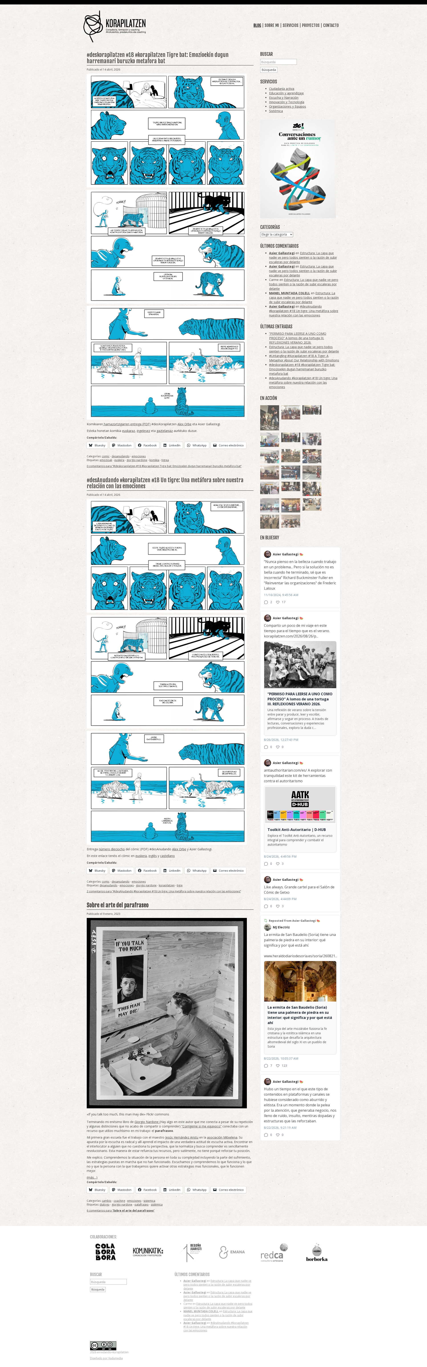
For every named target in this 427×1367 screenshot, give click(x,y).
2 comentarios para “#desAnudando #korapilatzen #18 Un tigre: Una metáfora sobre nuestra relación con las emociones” (164, 891)
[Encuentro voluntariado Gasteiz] (269, 440)
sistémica (157, 1204)
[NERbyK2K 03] (311, 456)
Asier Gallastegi (282, 253)
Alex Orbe (184, 424)
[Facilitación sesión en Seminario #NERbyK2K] (290, 486)
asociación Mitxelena (222, 1137)
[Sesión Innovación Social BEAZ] (311, 439)
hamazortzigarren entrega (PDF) (127, 424)
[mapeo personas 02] (311, 410)
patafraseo (142, 1204)
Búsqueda (269, 70)
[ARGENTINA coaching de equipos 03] (311, 504)
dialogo (104, 1204)
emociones (139, 456)
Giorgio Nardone (147, 1122)
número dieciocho (112, 849)
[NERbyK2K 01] (269, 417)
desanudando (120, 456)
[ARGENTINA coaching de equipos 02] (269, 522)
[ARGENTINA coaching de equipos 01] (290, 455)
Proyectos (311, 25)
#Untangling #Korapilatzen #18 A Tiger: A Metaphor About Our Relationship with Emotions (304, 358)
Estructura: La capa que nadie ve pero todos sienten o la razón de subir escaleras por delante (303, 257)
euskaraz (128, 431)
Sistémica (276, 111)
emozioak (106, 460)
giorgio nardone (137, 460)
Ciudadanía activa (281, 89)
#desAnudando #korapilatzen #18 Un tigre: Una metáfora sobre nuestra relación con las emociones (165, 483)
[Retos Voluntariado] (311, 473)
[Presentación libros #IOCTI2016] (269, 473)
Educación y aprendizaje (286, 93)
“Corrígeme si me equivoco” (201, 1126)
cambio (106, 1201)
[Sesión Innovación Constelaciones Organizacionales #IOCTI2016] (290, 412)
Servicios (290, 25)
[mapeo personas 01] (290, 437)
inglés (153, 856)
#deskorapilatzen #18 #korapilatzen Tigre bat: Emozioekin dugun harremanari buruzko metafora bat (158, 58)
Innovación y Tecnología (286, 102)
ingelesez (143, 431)
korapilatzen (167, 885)
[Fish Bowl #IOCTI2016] (290, 505)
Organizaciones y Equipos (287, 106)
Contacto (331, 25)
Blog (257, 25)
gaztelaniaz (165, 431)
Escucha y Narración (283, 97)
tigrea (165, 460)
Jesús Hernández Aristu (181, 1137)
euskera (119, 460)
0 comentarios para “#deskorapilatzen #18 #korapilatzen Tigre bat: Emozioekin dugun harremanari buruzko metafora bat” (164, 466)
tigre (180, 885)
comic (105, 456)
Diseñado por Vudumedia (106, 1358)
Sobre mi (272, 25)
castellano (167, 856)
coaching (119, 1201)
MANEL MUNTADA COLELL (289, 293)
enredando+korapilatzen (114, 26)
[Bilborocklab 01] (290, 473)
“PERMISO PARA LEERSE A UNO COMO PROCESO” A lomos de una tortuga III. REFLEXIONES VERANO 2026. (297, 338)
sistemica (149, 1201)
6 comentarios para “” (121, 1210)
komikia (154, 460)
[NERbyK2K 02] (311, 489)
